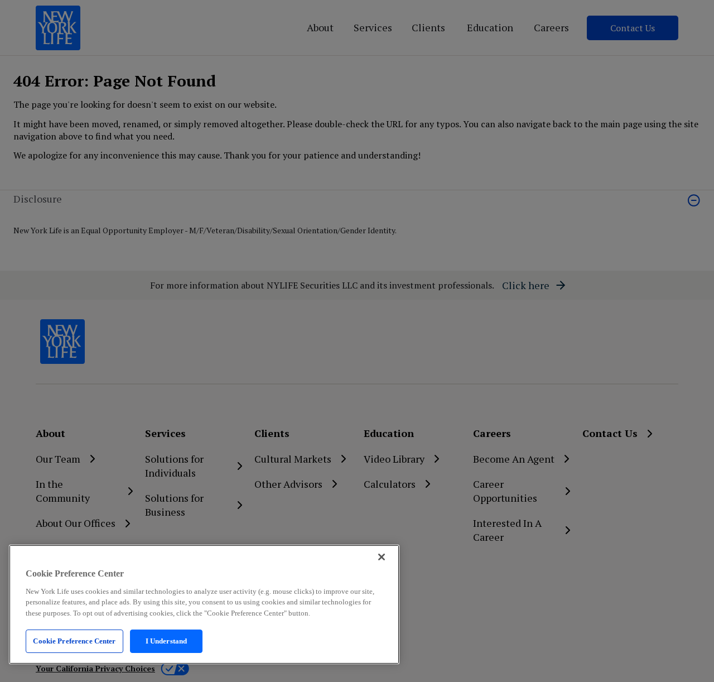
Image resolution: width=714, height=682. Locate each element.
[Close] (381, 557)
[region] (204, 604)
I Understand (166, 641)
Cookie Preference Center (74, 641)
